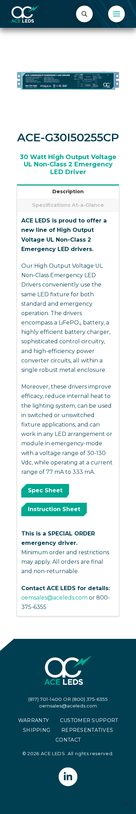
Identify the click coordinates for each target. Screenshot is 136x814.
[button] (84, 14)
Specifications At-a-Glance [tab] (68, 205)
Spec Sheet (45, 490)
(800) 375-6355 (90, 699)
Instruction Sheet (54, 509)
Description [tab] (68, 191)
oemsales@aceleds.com (54, 597)
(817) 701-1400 (45, 699)
